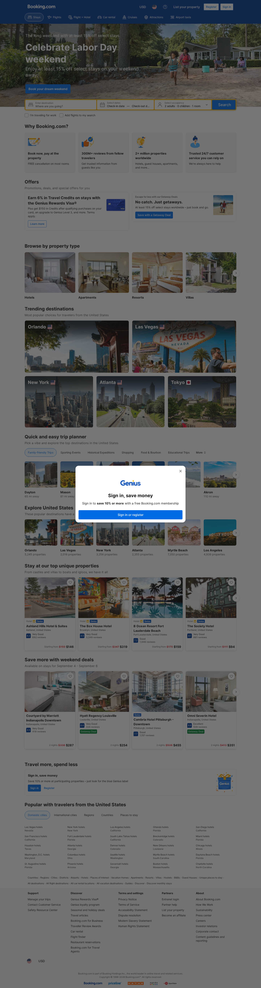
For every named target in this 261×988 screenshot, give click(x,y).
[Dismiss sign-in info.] (180, 471)
